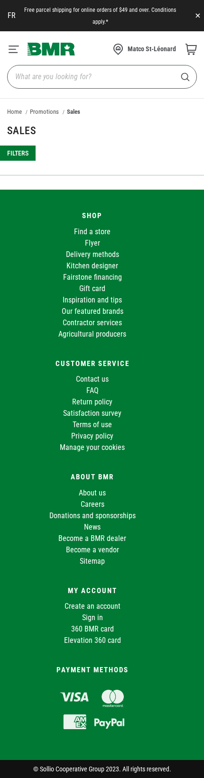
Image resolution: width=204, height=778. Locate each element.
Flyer (92, 242)
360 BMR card (92, 628)
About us (92, 492)
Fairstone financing (92, 277)
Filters (17, 153)
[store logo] (51, 49)
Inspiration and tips (92, 299)
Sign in (92, 617)
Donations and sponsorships (92, 515)
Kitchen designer (92, 265)
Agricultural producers (92, 334)
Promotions (44, 111)
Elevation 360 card (92, 640)
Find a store (92, 231)
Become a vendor (92, 549)
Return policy (92, 401)
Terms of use (92, 424)
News (92, 526)
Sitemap (92, 561)
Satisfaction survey (92, 413)
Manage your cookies (92, 447)
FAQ (92, 390)
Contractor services (92, 322)
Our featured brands (92, 311)
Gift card (92, 288)
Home (14, 111)
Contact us (92, 379)
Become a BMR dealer (92, 538)
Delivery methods (92, 254)
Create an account (93, 606)
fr (12, 15)
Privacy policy (92, 435)
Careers (92, 504)
